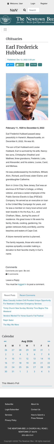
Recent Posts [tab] (9, 295)
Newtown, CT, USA (13, 10)
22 (49, 363)
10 (13, 358)
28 (20, 350)
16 (6, 363)
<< (5, 341)
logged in (22, 284)
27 (13, 350)
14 (41, 358)
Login (33, 3)
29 (27, 350)
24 (13, 367)
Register (43, 3)
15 (49, 358)
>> (49, 341)
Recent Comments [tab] (27, 295)
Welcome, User (16, 3)
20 (34, 363)
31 (41, 350)
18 (20, 363)
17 (13, 363)
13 (34, 358)
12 (27, 358)
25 (20, 367)
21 (41, 363)
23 (6, 367)
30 (34, 350)
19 (27, 363)
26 (6, 350)
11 (20, 358)
